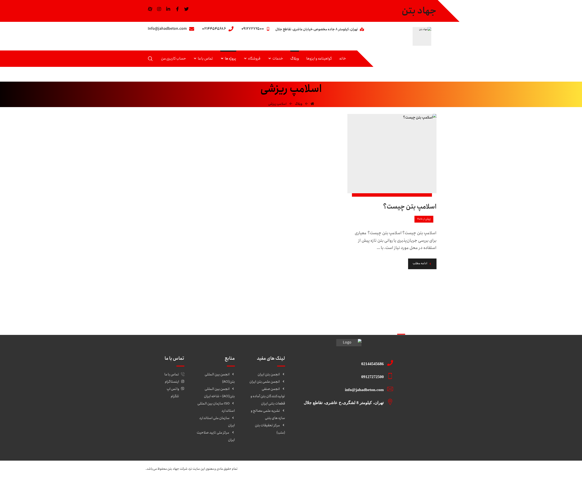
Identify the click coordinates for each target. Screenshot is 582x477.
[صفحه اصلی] (312, 103)
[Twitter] (186, 9)
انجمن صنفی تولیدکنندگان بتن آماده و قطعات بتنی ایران (268, 396)
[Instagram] (159, 9)
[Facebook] (177, 9)
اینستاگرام (172, 381)
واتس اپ (173, 389)
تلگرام (175, 396)
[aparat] (150, 9)
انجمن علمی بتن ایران (264, 381)
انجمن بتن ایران (269, 374)
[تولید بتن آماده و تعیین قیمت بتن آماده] (422, 36)
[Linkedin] (168, 9)
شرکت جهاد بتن (177, 468)
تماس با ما (171, 374)
